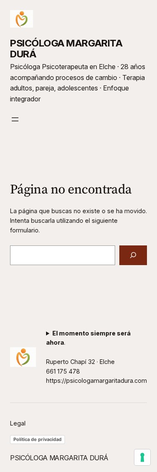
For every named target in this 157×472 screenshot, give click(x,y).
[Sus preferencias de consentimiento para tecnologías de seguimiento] (142, 457)
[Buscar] (133, 255)
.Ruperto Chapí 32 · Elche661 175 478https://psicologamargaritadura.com (96, 357)
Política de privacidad (37, 439)
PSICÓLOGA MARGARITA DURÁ (66, 48)
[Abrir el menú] (15, 119)
